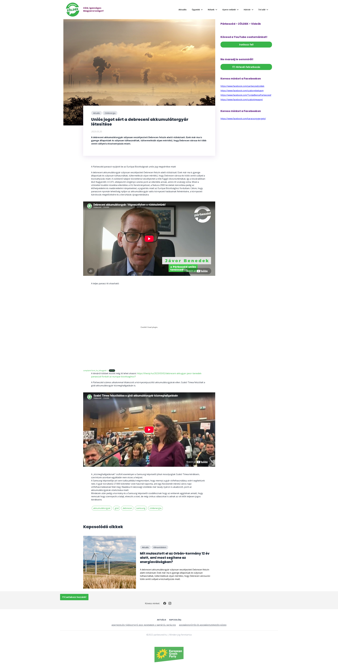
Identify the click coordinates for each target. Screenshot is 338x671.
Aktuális (183, 9)
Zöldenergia (110, 113)
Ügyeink (196, 9)
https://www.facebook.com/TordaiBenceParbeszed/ (245, 95)
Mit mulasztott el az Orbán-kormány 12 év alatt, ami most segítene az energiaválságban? (175, 557)
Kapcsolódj (175, 619)
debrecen (127, 508)
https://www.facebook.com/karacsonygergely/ (243, 118)
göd (117, 508)
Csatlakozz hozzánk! (75, 597)
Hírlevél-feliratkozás (247, 67)
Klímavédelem (159, 547)
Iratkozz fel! (246, 44)
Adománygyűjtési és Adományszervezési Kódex (202, 625)
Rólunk (211, 9)
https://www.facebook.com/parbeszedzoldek (242, 86)
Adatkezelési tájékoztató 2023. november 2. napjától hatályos (144, 625)
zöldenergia (155, 508)
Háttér (247, 9)
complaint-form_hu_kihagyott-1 (95, 370)
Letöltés (112, 370)
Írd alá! (262, 9)
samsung (140, 508)
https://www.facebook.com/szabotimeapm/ (241, 99)
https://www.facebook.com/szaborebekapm (242, 90)
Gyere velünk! (229, 9)
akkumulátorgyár (102, 508)
